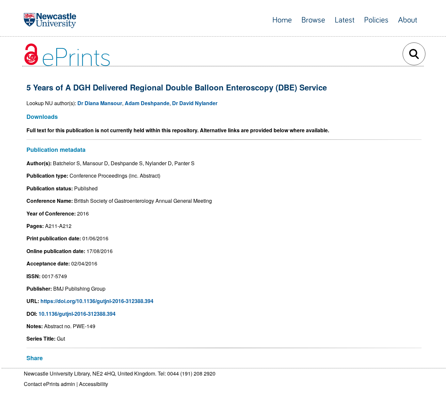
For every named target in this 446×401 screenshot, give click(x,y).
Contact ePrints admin (49, 384)
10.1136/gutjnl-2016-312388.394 (77, 313)
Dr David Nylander (194, 103)
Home (282, 20)
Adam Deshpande (147, 103)
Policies (376, 20)
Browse (313, 20)
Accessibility (93, 384)
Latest (345, 20)
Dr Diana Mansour (99, 103)
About (407, 20)
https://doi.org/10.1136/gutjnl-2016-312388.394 (96, 301)
